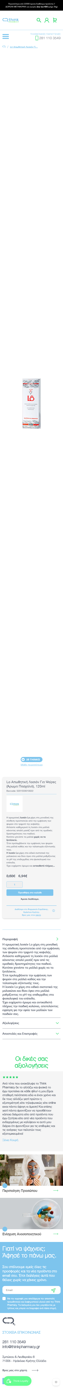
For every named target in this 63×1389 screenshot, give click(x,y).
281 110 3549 (50, 38)
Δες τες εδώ (31, 1213)
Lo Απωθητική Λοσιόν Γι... (24, 46)
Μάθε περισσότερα (31, 764)
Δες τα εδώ (31, 1170)
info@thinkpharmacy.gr (21, 1346)
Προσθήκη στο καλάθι (30, 892)
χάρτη (38, 915)
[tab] (31, 939)
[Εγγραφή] (53, 1290)
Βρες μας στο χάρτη (14, 1370)
